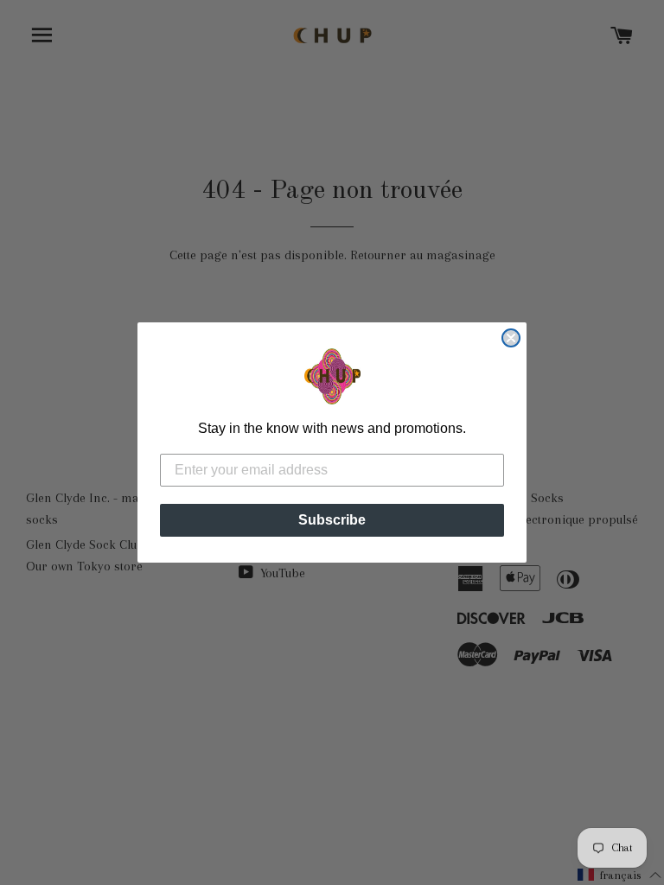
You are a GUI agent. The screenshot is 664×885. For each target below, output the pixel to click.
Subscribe (332, 520)
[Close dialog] (511, 338)
